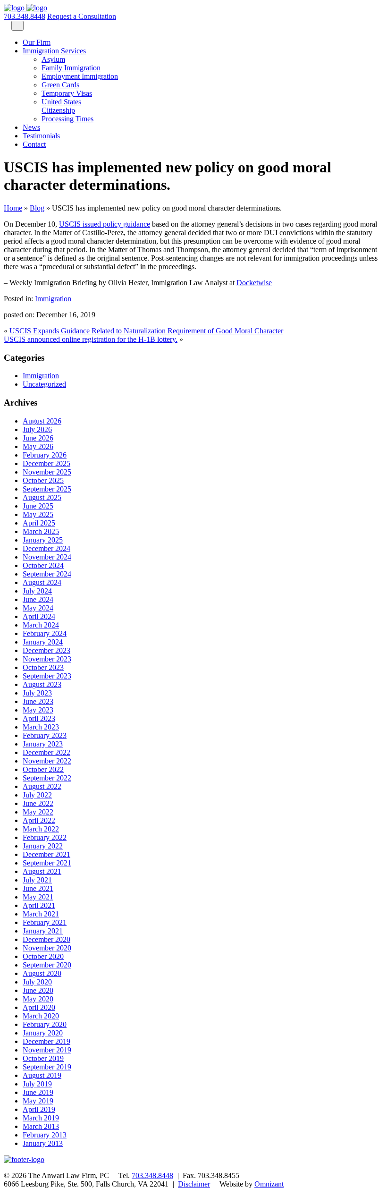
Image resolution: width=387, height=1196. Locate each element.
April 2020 (39, 1007)
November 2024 (47, 557)
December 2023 (46, 650)
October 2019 (43, 1058)
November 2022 (47, 761)
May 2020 (38, 999)
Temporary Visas (67, 93)
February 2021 (45, 922)
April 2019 (39, 1109)
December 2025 (46, 463)
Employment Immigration (80, 76)
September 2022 (47, 778)
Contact (34, 144)
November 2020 (47, 948)
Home (13, 208)
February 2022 (45, 837)
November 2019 (47, 1050)
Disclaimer (194, 1184)
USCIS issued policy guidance (104, 224)
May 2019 (38, 1101)
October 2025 (43, 480)
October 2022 (43, 769)
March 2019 (41, 1118)
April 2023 (39, 718)
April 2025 (39, 523)
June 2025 (38, 506)
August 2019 (42, 1075)
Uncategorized (44, 384)
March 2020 (41, 1016)
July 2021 (37, 880)
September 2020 (47, 965)
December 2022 (46, 752)
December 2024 (46, 548)
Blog (37, 208)
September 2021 (47, 863)
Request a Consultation (81, 16)
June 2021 (38, 888)
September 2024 (47, 574)
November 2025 (47, 472)
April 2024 (39, 616)
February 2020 (45, 1024)
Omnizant (269, 1184)
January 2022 (43, 846)
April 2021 (39, 905)
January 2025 (43, 540)
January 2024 (43, 642)
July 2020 (37, 982)
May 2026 (38, 446)
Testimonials (41, 136)
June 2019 (38, 1092)
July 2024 (37, 591)
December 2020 (46, 939)
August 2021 (42, 871)
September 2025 (47, 489)
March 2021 (41, 914)
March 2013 (41, 1126)
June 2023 (38, 701)
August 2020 (42, 973)
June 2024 (38, 599)
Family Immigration (71, 68)
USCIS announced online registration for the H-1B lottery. (90, 339)
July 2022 (37, 795)
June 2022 (38, 803)
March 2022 (41, 829)
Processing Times (67, 119)
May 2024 (38, 608)
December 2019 (46, 1041)
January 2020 (43, 1033)
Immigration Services (54, 51)
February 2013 (45, 1135)
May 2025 (38, 514)
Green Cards (60, 85)
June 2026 (38, 438)
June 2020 (38, 990)
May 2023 (38, 710)
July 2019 (37, 1084)
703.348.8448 (24, 16)
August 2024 (42, 582)
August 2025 (42, 497)
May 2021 (38, 897)
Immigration (53, 299)
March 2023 (41, 727)
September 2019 (47, 1067)
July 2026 (37, 429)
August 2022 (42, 786)
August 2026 (42, 421)
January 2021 (43, 931)
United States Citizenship (61, 106)
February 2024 (45, 633)
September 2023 (47, 676)
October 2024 (43, 565)
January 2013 (43, 1143)
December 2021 (46, 854)
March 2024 (41, 625)
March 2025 (41, 531)
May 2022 (38, 812)
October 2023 (43, 667)
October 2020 (43, 956)
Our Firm (36, 42)
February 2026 (45, 455)
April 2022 (39, 820)
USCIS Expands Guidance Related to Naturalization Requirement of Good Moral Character (146, 331)
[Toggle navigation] (17, 26)
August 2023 (42, 684)
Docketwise (254, 283)
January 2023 (43, 744)
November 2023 (47, 659)
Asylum (53, 59)
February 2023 (45, 735)
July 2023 (37, 693)
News (31, 127)
